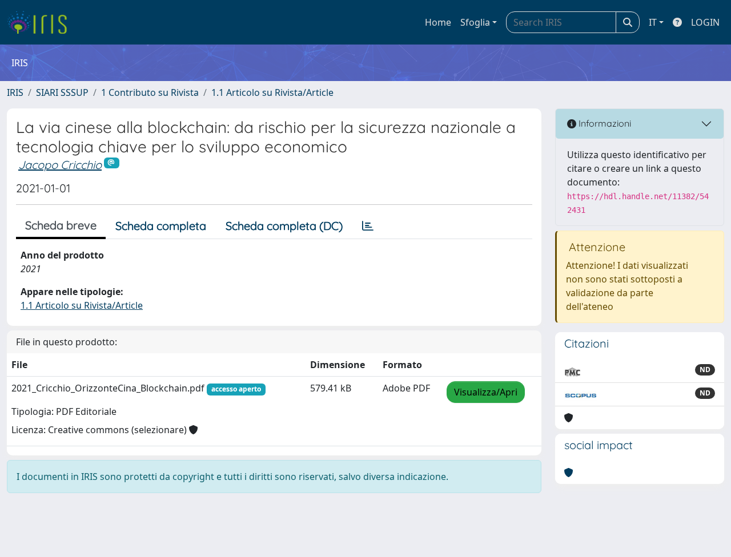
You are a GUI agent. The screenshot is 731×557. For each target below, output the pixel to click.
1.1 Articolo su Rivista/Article (272, 92)
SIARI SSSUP (62, 92)
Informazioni (603, 123)
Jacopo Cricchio (60, 165)
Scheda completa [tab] (160, 226)
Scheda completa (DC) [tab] (284, 226)
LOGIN (705, 22)
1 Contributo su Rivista (150, 92)
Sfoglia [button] (475, 22)
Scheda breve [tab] (61, 225)
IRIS (15, 92)
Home (438, 22)
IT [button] (653, 22)
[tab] (367, 226)
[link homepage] (41, 22)
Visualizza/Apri (485, 392)
